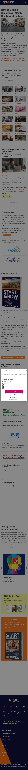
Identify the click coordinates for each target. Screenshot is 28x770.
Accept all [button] (14, 391)
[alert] (14, 385)
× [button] (26, 370)
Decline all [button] (13, 394)
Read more (13, 377)
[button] (3, 379)
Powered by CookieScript (14, 399)
